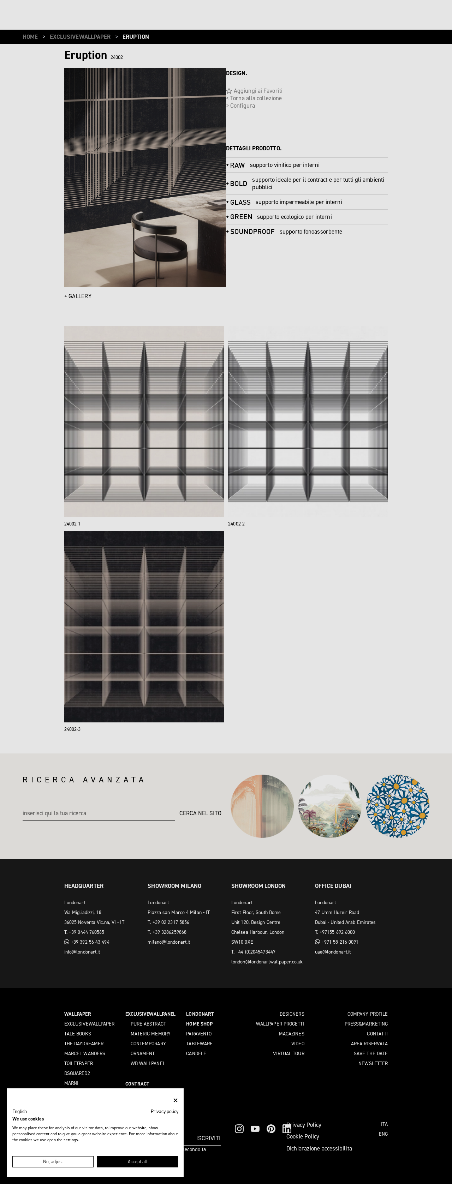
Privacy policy (164, 1111)
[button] (19, 1111)
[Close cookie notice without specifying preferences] (175, 1100)
